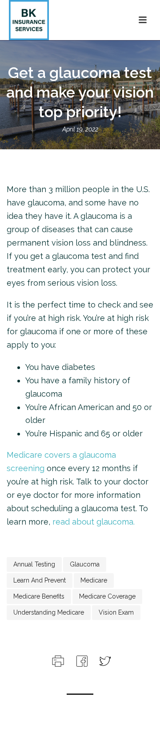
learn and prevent (39, 580)
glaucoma (85, 564)
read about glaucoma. (93, 521)
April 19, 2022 (80, 129)
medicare (93, 580)
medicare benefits (38, 596)
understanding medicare (48, 612)
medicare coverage (107, 596)
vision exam (116, 612)
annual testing (34, 564)
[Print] (57, 660)
